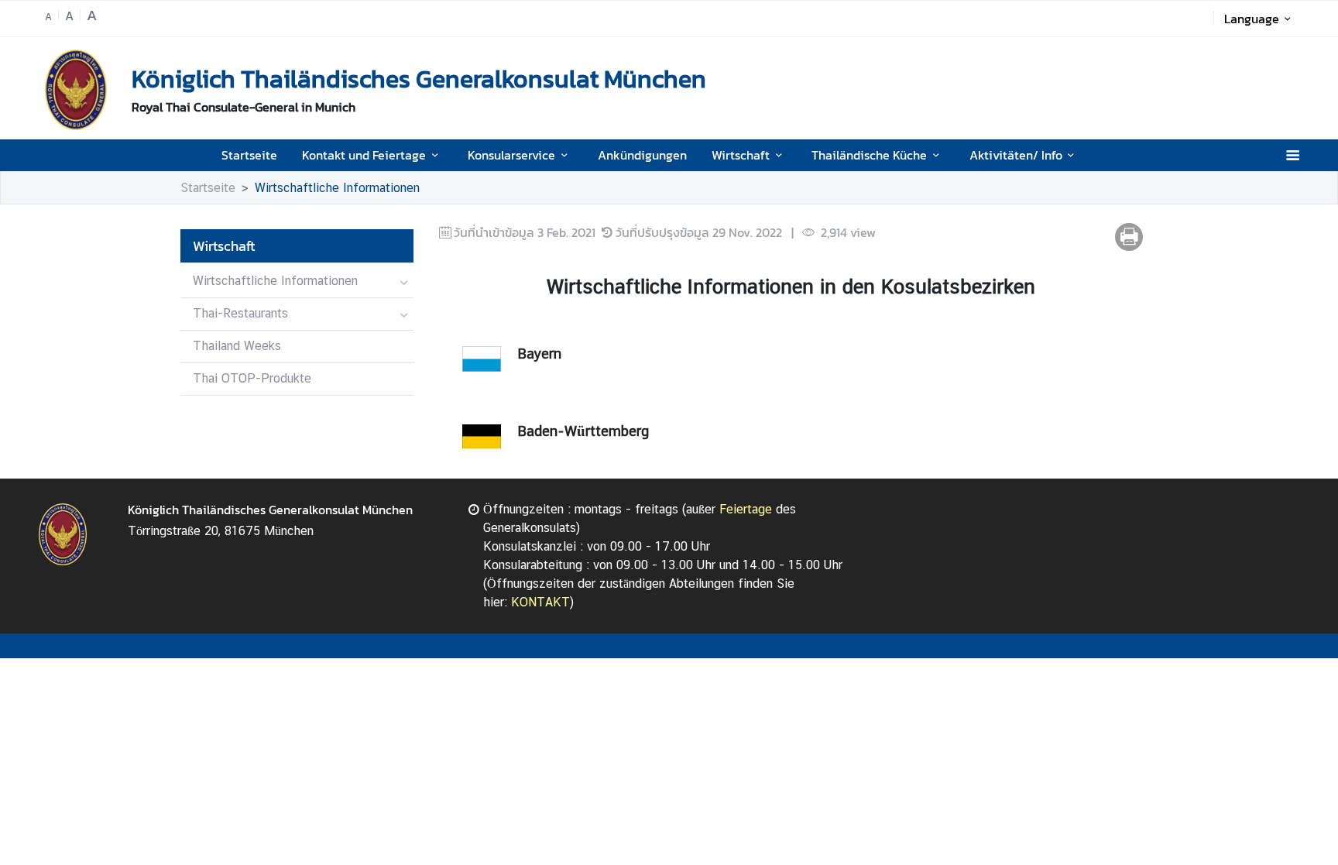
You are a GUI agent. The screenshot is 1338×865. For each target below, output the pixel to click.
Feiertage (745, 509)
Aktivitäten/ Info (1015, 155)
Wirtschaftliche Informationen (337, 187)
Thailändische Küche (869, 155)
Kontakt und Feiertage (364, 155)
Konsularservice (511, 155)
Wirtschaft (741, 155)
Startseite (249, 155)
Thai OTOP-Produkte (252, 378)
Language (1251, 18)
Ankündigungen (642, 155)
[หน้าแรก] (76, 90)
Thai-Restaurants (240, 313)
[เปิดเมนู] (1292, 155)
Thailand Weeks (237, 345)
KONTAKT (540, 602)
